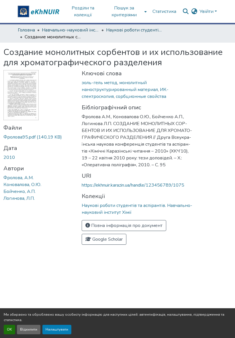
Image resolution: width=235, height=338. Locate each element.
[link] (39, 137)
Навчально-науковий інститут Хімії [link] (70, 30)
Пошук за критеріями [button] (124, 11)
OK (9, 329)
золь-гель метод (99, 83)
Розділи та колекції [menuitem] (83, 11)
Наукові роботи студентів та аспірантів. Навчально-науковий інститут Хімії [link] (134, 30)
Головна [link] (26, 30)
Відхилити (28, 329)
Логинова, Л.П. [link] (19, 198)
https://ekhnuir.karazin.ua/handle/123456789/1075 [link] (133, 185)
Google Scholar (107, 239)
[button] (39, 11)
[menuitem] (126, 11)
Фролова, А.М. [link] (18, 178)
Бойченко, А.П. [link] (19, 191)
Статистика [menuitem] (164, 11)
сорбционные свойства (141, 96)
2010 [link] (9, 157)
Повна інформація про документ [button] (126, 225)
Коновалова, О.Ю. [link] (22, 184)
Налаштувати (57, 329)
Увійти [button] (207, 11)
